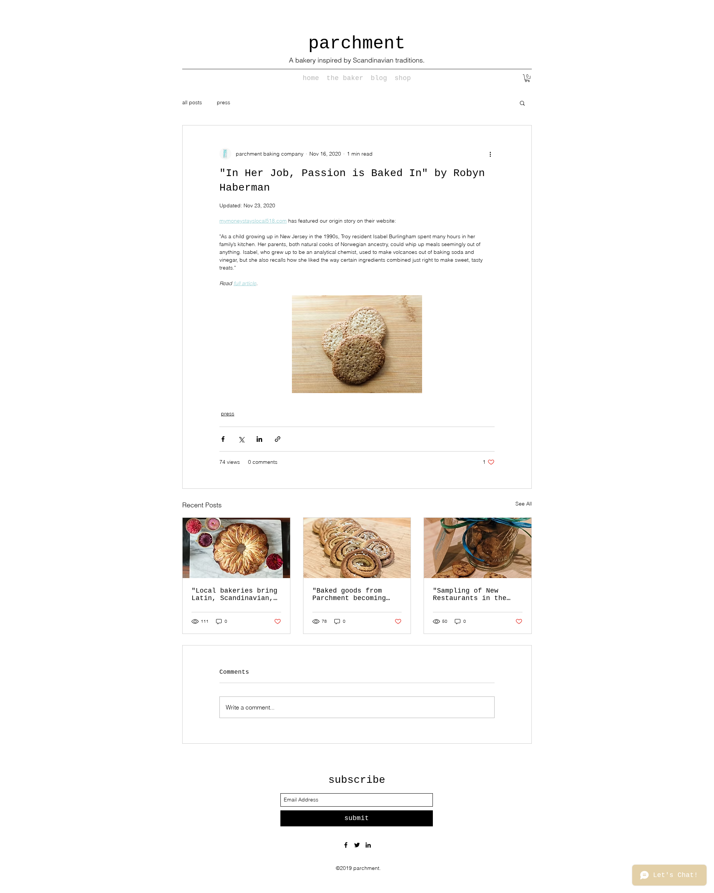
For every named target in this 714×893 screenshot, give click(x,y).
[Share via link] (277, 439)
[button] (527, 78)
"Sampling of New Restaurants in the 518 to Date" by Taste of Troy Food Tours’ (476, 594)
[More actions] (490, 153)
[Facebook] (346, 845)
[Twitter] (357, 845)
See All (523, 503)
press (223, 102)
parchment (356, 44)
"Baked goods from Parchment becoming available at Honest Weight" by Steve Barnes (351, 594)
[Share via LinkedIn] (259, 439)
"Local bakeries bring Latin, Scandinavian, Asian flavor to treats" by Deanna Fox (234, 594)
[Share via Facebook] (222, 439)
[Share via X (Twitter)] (241, 439)
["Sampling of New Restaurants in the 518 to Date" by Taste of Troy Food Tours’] (477, 548)
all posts (192, 102)
